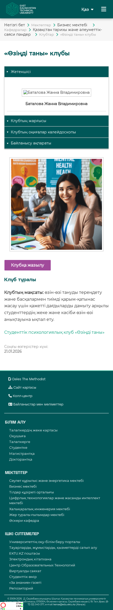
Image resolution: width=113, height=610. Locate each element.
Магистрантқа (22, 453)
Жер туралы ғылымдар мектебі (36, 515)
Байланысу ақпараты (31, 143)
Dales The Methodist (28, 379)
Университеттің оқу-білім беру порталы (44, 542)
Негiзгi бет (14, 25)
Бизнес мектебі (73, 25)
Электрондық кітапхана (30, 559)
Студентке (18, 447)
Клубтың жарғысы (28, 120)
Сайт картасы (24, 387)
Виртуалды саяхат (25, 571)
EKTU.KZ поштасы (24, 553)
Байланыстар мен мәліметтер (37, 404)
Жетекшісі (21, 71)
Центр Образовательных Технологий (42, 565)
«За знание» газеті (25, 582)
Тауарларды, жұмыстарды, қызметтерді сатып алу (53, 547)
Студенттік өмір (23, 577)
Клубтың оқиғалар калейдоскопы (43, 132)
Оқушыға (17, 436)
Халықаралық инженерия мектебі (39, 509)
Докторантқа (20, 459)
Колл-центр (22, 396)
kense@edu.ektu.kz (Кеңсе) (69, 604)
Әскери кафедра (24, 520)
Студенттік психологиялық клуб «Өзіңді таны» (54, 332)
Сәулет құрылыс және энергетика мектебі (46, 480)
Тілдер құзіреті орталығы (31, 492)
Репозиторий (21, 588)
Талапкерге (19, 442)
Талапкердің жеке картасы (33, 430)
